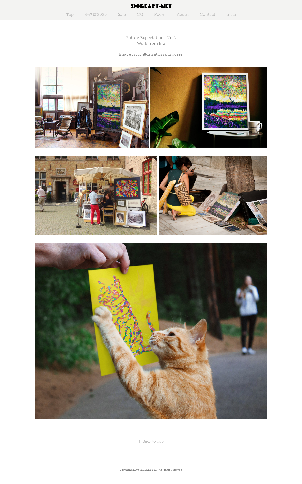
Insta (231, 14)
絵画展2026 (96, 14)
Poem (160, 14)
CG (140, 14)
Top (70, 14)
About (183, 14)
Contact (207, 14)
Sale (122, 14)
